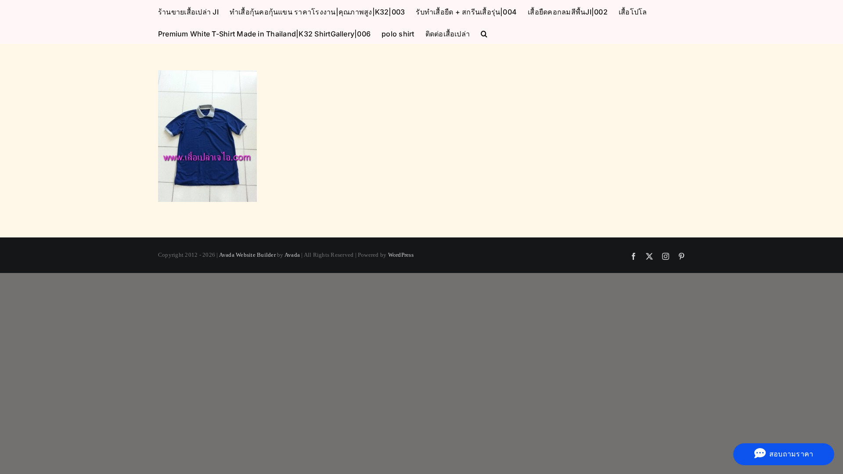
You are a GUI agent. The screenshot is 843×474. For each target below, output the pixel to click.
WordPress (401, 254)
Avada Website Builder (247, 254)
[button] (484, 33)
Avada (292, 254)
